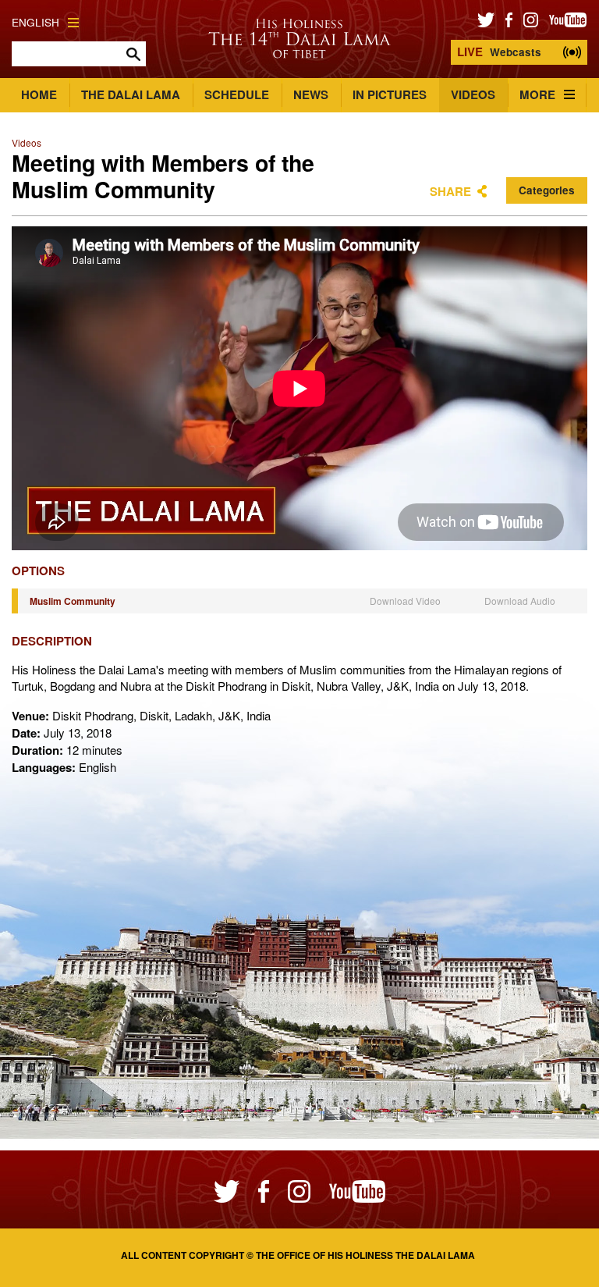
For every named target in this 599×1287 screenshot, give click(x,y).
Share (450, 191)
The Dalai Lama (130, 94)
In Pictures (390, 94)
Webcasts (499, 51)
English (35, 22)
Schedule (236, 94)
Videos (473, 94)
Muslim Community (72, 601)
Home (39, 94)
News (310, 94)
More (537, 94)
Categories (547, 190)
